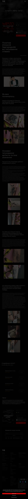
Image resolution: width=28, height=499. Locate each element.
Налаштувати (14, 495)
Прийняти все (14, 493)
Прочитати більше (14, 497)
